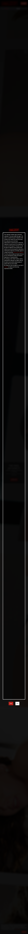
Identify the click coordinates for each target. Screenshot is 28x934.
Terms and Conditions (18, 252)
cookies (6, 267)
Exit (17, 703)
